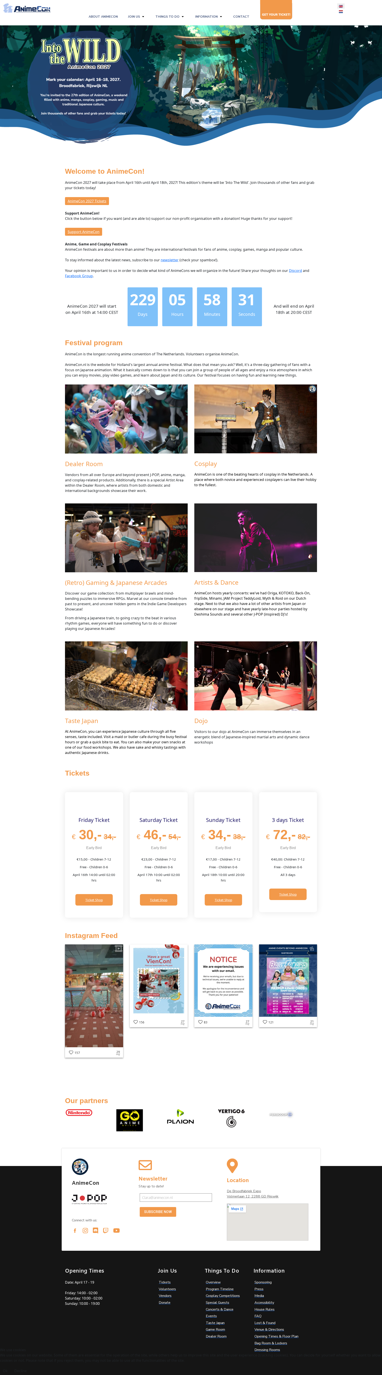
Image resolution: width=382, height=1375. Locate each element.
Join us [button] (134, 17)
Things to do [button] (167, 17)
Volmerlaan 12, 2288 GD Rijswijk (253, 1196)
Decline (20, 1370)
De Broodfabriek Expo (244, 1191)
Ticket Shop (94, 900)
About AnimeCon (103, 17)
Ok (5, 1370)
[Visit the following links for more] (75, 1231)
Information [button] (206, 17)
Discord (295, 270)
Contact (241, 17)
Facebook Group (79, 275)
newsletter (170, 260)
